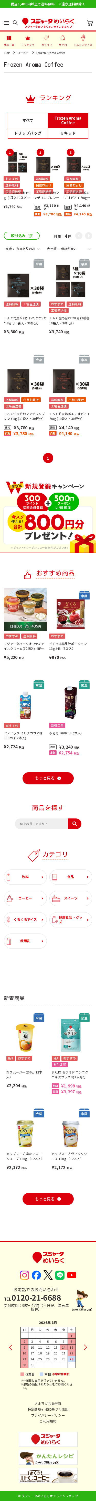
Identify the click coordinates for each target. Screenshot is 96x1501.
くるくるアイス (25, 919)
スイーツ (71, 898)
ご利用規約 (48, 1421)
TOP (7, 53)
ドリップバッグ (27, 133)
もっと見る (45, 778)
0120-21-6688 (32, 1297)
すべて (28, 120)
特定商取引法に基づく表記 (48, 1409)
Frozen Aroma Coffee (51, 53)
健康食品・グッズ (71, 919)
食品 (70, 876)
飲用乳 (25, 940)
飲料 (25, 876)
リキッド (68, 133)
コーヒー (23, 53)
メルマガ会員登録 (47, 1403)
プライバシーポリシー (48, 1415)
